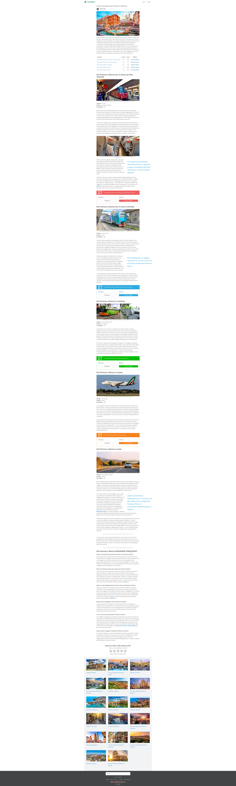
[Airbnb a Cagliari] (118, 688)
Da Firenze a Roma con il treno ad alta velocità (108, 59)
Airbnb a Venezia (113, 726)
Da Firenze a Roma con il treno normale (107, 62)
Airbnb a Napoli (135, 710)
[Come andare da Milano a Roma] (118, 760)
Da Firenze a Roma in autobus (104, 64)
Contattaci (121, 779)
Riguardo (107, 779)
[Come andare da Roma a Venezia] (118, 742)
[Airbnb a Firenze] (96, 723)
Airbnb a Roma (91, 672)
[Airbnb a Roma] (96, 669)
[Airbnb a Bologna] (96, 742)
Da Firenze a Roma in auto (103, 69)
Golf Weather (127, 779)
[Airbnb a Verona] (118, 706)
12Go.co (98, 186)
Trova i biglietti (129, 200)
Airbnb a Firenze (91, 726)
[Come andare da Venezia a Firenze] (140, 742)
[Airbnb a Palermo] (96, 706)
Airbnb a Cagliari (113, 691)
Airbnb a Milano (91, 763)
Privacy (116, 779)
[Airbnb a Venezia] (118, 723)
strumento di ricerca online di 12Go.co (126, 625)
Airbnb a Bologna (91, 745)
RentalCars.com (101, 511)
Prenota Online (135, 59)
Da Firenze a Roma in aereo (104, 67)
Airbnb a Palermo (91, 710)
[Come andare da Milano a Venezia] (140, 723)
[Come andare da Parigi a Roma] (118, 669)
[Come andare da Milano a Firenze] (96, 688)
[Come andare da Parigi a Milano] (140, 688)
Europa (149, 1)
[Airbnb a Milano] (96, 760)
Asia (144, 1)
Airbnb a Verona (113, 710)
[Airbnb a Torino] (140, 669)
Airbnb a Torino (135, 672)
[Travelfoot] (90, 2)
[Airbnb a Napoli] (140, 706)
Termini (112, 779)
